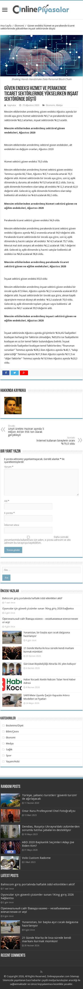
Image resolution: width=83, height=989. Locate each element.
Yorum (8, 466)
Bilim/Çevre (12, 731)
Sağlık (9, 749)
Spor (8, 755)
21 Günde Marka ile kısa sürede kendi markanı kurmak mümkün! (46, 939)
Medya (59, 105)
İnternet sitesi (11, 525)
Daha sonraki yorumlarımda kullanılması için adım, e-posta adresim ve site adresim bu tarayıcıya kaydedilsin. (37, 539)
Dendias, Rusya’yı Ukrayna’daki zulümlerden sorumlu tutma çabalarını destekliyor (51, 828)
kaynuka (12, 105)
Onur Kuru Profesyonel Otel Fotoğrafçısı (48, 811)
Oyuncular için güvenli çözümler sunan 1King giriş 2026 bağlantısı (38, 608)
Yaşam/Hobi (12, 761)
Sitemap (74, 976)
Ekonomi (19, 25)
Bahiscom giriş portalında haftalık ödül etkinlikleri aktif (32, 598)
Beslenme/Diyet (14, 725)
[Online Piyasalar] (41, 9)
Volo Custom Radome (36, 858)
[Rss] (41, 971)
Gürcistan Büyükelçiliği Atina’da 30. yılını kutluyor (50, 663)
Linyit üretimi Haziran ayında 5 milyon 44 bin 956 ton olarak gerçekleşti (26, 430)
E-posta (9, 513)
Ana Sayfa (5, 25)
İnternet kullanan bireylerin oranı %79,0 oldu (55, 440)
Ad (6, 501)
